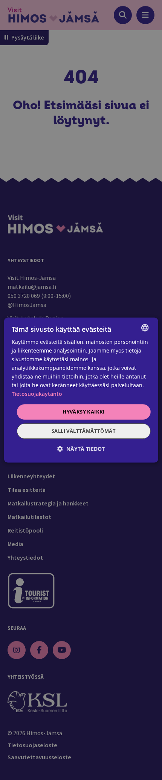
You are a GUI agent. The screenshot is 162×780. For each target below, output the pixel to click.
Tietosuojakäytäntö (37, 394)
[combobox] (144, 327)
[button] (81, 448)
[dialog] (81, 390)
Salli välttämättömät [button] (84, 430)
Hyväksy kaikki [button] (84, 411)
